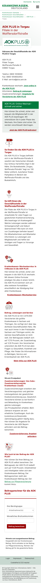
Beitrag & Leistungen (22, 91)
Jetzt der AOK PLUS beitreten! (22, 130)
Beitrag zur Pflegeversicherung (18, 481)
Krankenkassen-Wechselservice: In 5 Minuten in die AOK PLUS (20, 267)
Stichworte (27, 2)
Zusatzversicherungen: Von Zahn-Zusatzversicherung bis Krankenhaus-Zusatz (20, 383)
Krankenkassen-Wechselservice (21, 295)
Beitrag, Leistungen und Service (19, 313)
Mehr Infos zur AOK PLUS (25, 361)
